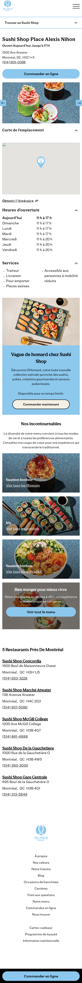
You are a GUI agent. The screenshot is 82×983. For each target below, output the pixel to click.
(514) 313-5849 (14, 794)
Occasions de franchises (41, 882)
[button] (3, 103)
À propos (41, 856)
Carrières (41, 888)
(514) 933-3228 (14, 678)
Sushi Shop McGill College (25, 719)
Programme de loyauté (41, 934)
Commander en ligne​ (41, 74)
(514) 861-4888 (15, 736)
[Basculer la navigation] (76, 6)
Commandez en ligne (41, 908)
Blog (41, 875)
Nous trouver (41, 914)
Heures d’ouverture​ (20, 210)
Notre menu (41, 901)
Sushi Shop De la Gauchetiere (28, 748)
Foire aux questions (41, 895)
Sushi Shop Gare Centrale (24, 777)
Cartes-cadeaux (41, 927)
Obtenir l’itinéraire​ (18, 200)
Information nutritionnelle (41, 940)
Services (10, 263)
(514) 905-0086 (14, 62)
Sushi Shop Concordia (21, 661)
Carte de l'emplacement (23, 130)
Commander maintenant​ (41, 404)
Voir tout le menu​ (41, 612)
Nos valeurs (41, 862)
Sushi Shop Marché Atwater (26, 690)
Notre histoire (41, 869)
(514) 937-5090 (14, 707)
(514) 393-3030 (15, 765)
